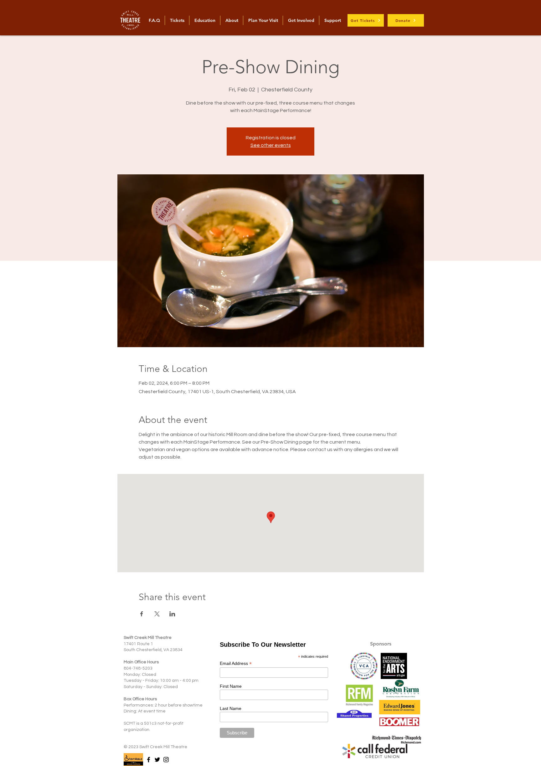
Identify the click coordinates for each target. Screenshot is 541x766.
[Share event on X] (157, 613)
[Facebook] (148, 759)
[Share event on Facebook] (142, 613)
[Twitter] (157, 759)
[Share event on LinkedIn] (172, 613)
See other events (270, 145)
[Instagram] (166, 759)
